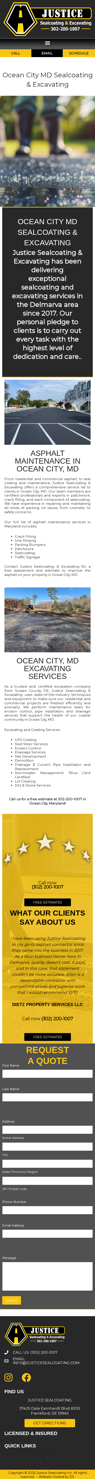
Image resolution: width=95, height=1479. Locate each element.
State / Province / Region (20, 1172)
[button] (47, 43)
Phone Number (15, 1202)
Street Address (13, 1138)
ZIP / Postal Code (14, 1189)
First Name (12, 1066)
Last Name (12, 1089)
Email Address (14, 1226)
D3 (72, 1477)
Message (9, 1258)
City (5, 1154)
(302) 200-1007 (47, 887)
